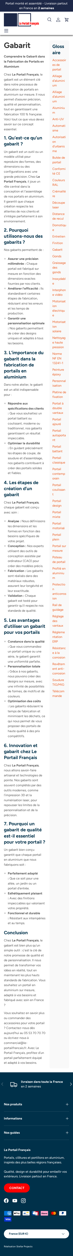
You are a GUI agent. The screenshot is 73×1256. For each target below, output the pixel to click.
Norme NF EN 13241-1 (57, 358)
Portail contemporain (58, 473)
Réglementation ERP (58, 636)
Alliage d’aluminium (58, 96)
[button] (66, 20)
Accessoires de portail (59, 64)
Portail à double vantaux (57, 408)
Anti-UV (58, 119)
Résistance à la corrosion (59, 652)
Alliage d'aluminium (58, 80)
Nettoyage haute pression (58, 342)
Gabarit (57, 249)
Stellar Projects (24, 1246)
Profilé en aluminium (59, 573)
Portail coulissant (58, 489)
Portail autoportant (59, 435)
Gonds (56, 256)
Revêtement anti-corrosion (58, 668)
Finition (57, 243)
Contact (16, 1188)
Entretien (58, 236)
